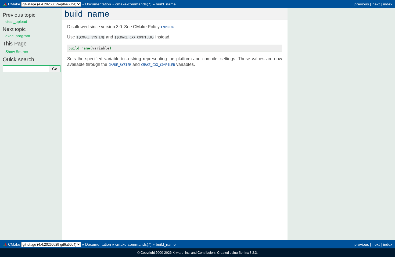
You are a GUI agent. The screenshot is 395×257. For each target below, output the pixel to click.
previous (361, 4)
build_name (166, 4)
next (376, 4)
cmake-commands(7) (133, 4)
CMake (14, 4)
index (387, 4)
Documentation (98, 4)
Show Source (16, 51)
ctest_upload (16, 21)
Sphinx (244, 253)
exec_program (17, 36)
